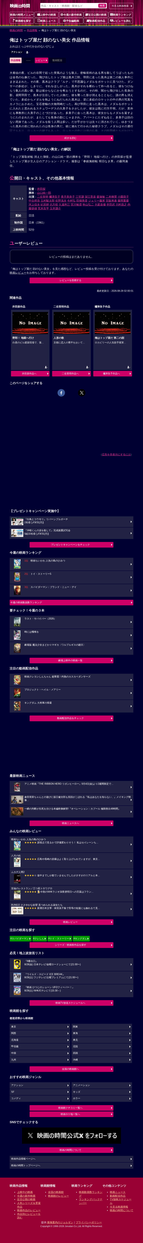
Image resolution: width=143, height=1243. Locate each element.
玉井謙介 (55, 208)
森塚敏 (101, 196)
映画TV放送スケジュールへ (70, 1002)
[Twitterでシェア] (81, 392)
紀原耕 (45, 204)
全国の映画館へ (70, 1069)
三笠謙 (80, 196)
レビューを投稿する (70, 280)
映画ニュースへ (70, 823)
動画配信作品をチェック (70, 718)
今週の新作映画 (72, 14)
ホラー (76, 1098)
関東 (75, 1026)
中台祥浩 (34, 200)
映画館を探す (23, 20)
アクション (16, 52)
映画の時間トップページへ (25, 1165)
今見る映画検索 (120, 5)
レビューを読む (122, 20)
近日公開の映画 (97, 14)
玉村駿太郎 (48, 200)
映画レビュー (70, 922)
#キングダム (80, 938)
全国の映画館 (56, 1192)
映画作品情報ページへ (23, 1159)
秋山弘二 (88, 204)
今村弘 (71, 200)
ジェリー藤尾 (96, 200)
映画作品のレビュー (29, 1210)
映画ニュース (48, 20)
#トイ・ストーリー (58, 938)
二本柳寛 (111, 196)
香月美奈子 (68, 196)
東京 (13, 1026)
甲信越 (14, 1046)
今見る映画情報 (119, 1206)
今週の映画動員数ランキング (26, 602)
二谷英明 (42, 196)
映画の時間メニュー (22, 14)
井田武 (111, 204)
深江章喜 (90, 196)
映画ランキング (122, 14)
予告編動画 (72, 20)
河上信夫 (34, 204)
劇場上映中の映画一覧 (70, 660)
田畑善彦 (82, 200)
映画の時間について (70, 1150)
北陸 (75, 1046)
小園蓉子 (123, 196)
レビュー (40, 60)
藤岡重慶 (123, 200)
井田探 (41, 188)
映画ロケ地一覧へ (70, 1114)
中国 (13, 1053)
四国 (75, 1053)
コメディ (16, 1098)
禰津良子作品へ (111, 373)
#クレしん (38, 938)
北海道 (14, 1040)
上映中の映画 (48, 14)
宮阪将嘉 (111, 200)
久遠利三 (64, 204)
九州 (13, 1060)
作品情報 (32, 30)
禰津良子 (54, 196)
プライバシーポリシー (89, 1222)
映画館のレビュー (58, 1195)
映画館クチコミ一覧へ (70, 1107)
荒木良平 (43, 208)
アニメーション (81, 1085)
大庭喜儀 (100, 204)
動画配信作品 (97, 20)
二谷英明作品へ (70, 373)
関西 (13, 1033)
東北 (75, 1040)
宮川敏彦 (76, 204)
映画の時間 (16, 30)
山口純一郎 (44, 192)
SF (12, 1092)
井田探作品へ (29, 373)
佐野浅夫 (60, 200)
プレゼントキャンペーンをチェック (70, 544)
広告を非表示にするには (116, 454)
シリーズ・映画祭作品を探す (70, 944)
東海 (75, 1033)
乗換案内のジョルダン (60, 1222)
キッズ (76, 1092)
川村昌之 (121, 204)
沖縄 (75, 1060)
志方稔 (54, 204)
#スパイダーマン (19, 938)
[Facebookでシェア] (61, 392)
